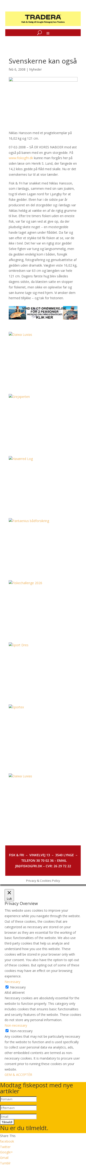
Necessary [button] (12, 981)
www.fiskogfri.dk (21, 158)
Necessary (18, 987)
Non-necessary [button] (16, 1025)
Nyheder (35, 69)
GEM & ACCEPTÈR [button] (18, 1074)
